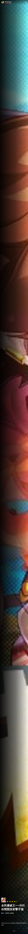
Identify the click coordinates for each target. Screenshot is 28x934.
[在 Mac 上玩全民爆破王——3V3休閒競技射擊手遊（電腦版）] (14, 918)
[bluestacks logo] (6, 2)
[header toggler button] (26, 2)
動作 (2, 913)
